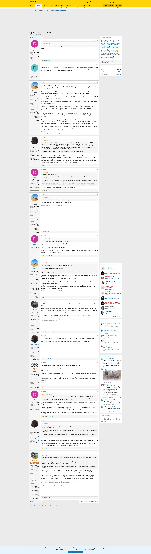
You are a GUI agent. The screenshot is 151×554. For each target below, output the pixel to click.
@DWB (43, 101)
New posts (31, 8)
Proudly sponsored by (107, 265)
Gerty (106, 49)
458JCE (111, 56)
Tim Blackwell (116, 41)
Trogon (118, 43)
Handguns (105, 333)
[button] (49, 5)
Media (69, 5)
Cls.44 (102, 43)
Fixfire (117, 46)
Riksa (102, 57)
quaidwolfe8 (112, 50)
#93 (97, 420)
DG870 (106, 44)
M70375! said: (45, 43)
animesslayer (106, 384)
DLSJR (113, 399)
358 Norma (103, 53)
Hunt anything (116, 54)
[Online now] (34, 71)
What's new (54, 5)
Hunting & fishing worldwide (119, 8)
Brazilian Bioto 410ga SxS (110, 335)
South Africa (36, 381)
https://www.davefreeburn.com (112, 273)
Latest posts (104, 321)
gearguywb (106, 46)
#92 (97, 391)
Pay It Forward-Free (108, 340)
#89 (97, 301)
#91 (97, 362)
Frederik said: (45, 172)
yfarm (103, 49)
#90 (97, 335)
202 (38, 103)
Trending (45, 5)
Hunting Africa (83, 8)
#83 (97, 82)
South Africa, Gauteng (36, 101)
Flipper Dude (110, 41)
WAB (117, 53)
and (48, 255)
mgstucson (115, 44)
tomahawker (104, 54)
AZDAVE (112, 358)
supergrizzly (106, 358)
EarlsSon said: (45, 140)
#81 (97, 40)
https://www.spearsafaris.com (112, 313)
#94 (97, 452)
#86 (97, 194)
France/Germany (35, 155)
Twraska (106, 57)
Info (84, 5)
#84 (97, 137)
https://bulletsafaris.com (110, 308)
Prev (32, 37)
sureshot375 (109, 43)
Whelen (102, 44)
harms (106, 40)
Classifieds (105, 338)
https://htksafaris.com (110, 268)
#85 (97, 169)
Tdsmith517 (112, 46)
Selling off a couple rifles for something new (110, 346)
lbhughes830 (111, 57)
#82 (97, 64)
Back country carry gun (109, 330)
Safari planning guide (73, 8)
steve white (103, 47)
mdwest (110, 44)
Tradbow (108, 56)
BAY (114, 53)
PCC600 (102, 40)
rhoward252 (110, 54)
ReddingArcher (107, 51)
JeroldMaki (118, 74)
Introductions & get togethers (48, 8)
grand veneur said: (46, 394)
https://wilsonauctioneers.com (112, 278)
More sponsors (117, 316)
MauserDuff (103, 41)
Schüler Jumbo (109, 53)
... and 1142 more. (105, 59)
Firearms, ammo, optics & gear (103, 8)
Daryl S (109, 40)
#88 (97, 260)
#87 (97, 235)
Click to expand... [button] (70, 185)
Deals (62, 5)
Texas (38, 472)
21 (38, 382)
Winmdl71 (116, 56)
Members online (106, 38)
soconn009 (117, 49)
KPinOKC (117, 51)
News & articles (59, 8)
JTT (104, 43)
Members (91, 5)
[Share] (95, 41)
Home (32, 5)
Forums (38, 5)
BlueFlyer (106, 50)
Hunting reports (91, 8)
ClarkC (112, 51)
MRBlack (114, 43)
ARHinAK (117, 57)
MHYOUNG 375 (106, 399)
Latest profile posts (107, 356)
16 (37, 107)
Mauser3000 (111, 49)
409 (38, 473)
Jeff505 (102, 50)
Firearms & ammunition (108, 328)
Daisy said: (44, 197)
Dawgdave (105, 369)
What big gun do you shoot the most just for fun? (111, 324)
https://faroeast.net (109, 289)
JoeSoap (32, 34)
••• (120, 366)
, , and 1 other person (53, 165)
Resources (77, 5)
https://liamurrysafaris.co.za (111, 283)
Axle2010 (109, 47)
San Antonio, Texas (35, 319)
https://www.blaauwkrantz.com (112, 303)
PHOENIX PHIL (115, 40)
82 (38, 157)
